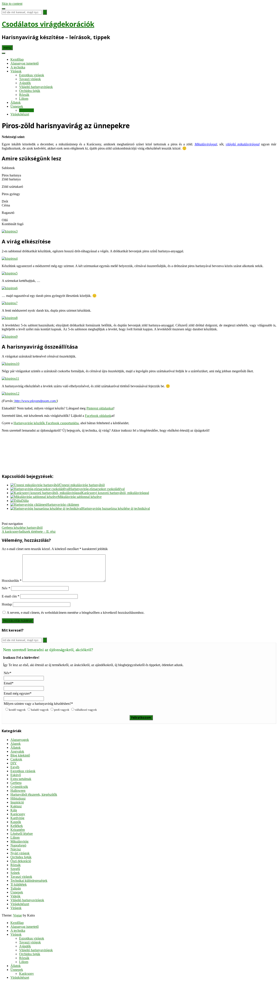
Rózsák (24, 94)
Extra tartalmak (20, 779)
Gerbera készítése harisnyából (22, 527)
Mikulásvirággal (206, 144)
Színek (15, 873)
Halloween (17, 790)
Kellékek (16, 826)
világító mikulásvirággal (243, 144)
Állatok (15, 102)
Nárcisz (15, 849)
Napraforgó (18, 845)
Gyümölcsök (19, 786)
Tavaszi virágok (30, 79)
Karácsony (26, 110)
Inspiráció (17, 802)
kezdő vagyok (17, 709)
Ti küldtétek (18, 884)
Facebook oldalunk (98, 415)
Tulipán (15, 888)
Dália (25, 500)
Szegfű (15, 869)
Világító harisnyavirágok (36, 87)
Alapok (15, 743)
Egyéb (14, 767)
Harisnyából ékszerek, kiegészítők (33, 794)
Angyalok (17, 751)
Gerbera (16, 783)
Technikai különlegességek (28, 880)
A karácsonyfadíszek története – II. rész (29, 531)
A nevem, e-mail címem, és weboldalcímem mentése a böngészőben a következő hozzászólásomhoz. (75, 612)
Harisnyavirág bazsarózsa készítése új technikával (116, 508)
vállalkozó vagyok (86, 709)
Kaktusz (16, 806)
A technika (17, 67)
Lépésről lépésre (21, 833)
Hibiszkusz (18, 798)
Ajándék (25, 83)
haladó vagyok (40, 709)
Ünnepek (16, 106)
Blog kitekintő (20, 755)
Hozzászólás (12, 580)
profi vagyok (61, 709)
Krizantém (17, 830)
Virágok (16, 71)
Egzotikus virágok (31, 75)
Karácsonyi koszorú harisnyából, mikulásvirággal (115, 493)
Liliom (23, 98)
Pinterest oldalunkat (99, 408)
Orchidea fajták (29, 91)
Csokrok (16, 759)
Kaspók (15, 822)
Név (6, 588)
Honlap (7, 604)
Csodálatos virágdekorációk (48, 24)
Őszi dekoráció (20, 861)
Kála (13, 810)
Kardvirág (17, 818)
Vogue (17, 915)
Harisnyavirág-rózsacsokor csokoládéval (97, 489)
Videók (15, 896)
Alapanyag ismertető (24, 63)
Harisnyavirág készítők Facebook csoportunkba (46, 423)
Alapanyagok (19, 740)
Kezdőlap (17, 59)
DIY (13, 763)
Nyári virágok (20, 853)
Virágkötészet (19, 114)
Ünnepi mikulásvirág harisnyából (82, 485)
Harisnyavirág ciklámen (62, 504)
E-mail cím (10, 596)
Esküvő (15, 775)
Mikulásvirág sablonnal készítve (80, 497)
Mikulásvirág (19, 841)
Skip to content (12, 3)
